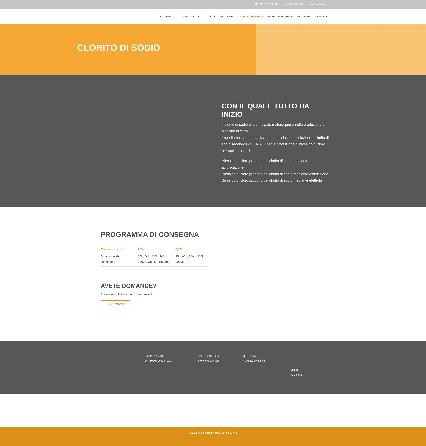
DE (256, 4)
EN (261, 4)
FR (271, 4)
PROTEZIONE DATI (254, 360)
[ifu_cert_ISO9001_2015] (191, 400)
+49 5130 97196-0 (293, 4)
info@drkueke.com (319, 4)
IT (276, 4)
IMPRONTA (249, 356)
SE (266, 4)
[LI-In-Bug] (296, 356)
